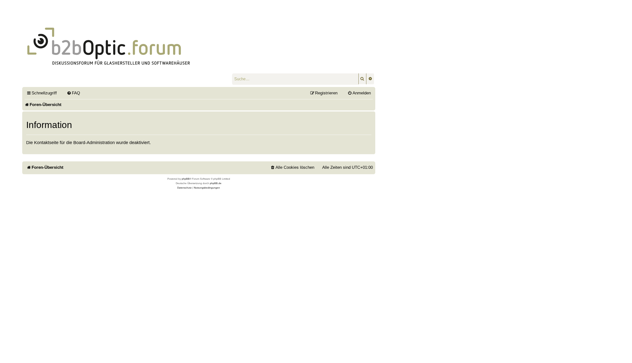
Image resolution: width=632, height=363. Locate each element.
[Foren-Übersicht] (144, 40)
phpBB (186, 178)
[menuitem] (73, 92)
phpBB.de (215, 183)
